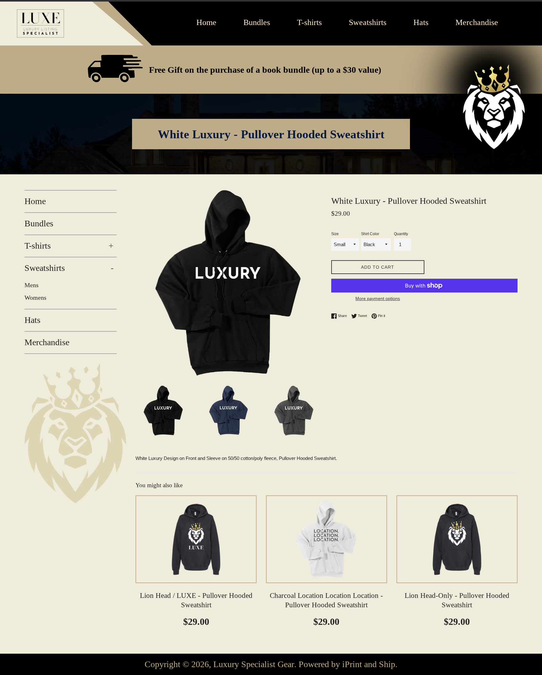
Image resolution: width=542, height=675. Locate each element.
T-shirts (69, 245)
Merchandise (46, 342)
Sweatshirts (69, 268)
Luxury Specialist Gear (253, 664)
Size (335, 234)
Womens (35, 297)
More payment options (377, 298)
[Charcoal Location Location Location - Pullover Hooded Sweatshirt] (326, 539)
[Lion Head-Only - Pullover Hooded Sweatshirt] (457, 539)
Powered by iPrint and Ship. (348, 664)
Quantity (401, 234)
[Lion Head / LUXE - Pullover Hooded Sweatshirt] (196, 539)
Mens (31, 285)
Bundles (38, 223)
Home (35, 201)
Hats (32, 320)
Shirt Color (370, 234)
